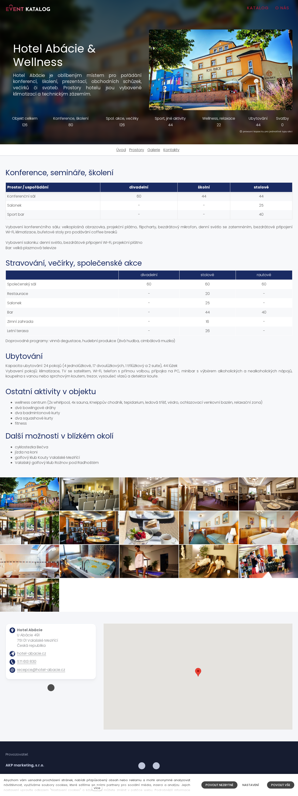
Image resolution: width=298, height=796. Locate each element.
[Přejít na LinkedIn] (156, 766)
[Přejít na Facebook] (50, 687)
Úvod (121, 149)
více (97, 788)
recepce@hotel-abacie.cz (41, 669)
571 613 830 (26, 661)
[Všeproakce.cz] (28, 7)
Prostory (136, 149)
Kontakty (171, 149)
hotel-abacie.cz (31, 653)
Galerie (153, 149)
